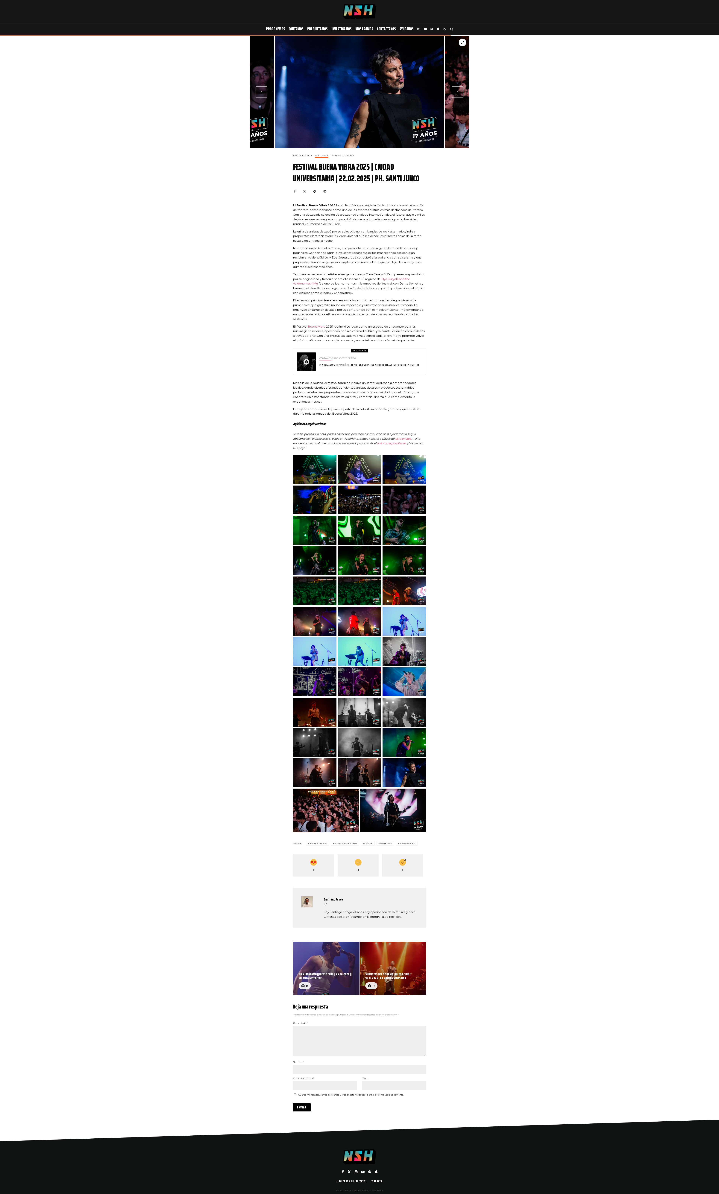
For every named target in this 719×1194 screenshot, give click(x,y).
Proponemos (275, 29)
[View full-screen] (462, 42)
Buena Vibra (317, 326)
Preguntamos (317, 29)
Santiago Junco (302, 155)
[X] (349, 1171)
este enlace (403, 438)
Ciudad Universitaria (345, 843)
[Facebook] (343, 1171)
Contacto (377, 1181)
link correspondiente (391, 443)
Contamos (296, 29)
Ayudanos (407, 29)
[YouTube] (425, 29)
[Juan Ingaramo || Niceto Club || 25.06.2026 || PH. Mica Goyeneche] (326, 968)
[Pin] (314, 191)
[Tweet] (304, 191)
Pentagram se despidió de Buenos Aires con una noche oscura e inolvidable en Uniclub (369, 365)
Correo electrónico (303, 1078)
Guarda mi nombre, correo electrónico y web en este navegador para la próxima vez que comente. (351, 1094)
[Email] (324, 191)
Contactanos (386, 29)
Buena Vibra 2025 (318, 843)
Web (364, 1078)
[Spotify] (432, 29)
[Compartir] (295, 191)
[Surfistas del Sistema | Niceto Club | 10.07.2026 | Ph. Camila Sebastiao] (393, 968)
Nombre (298, 1062)
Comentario (300, 1023)
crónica (368, 843)
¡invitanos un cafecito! (351, 1181)
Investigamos (341, 29)
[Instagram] (418, 29)
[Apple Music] (438, 29)
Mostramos (364, 29)
